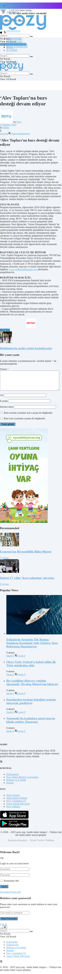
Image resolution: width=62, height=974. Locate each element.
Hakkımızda (12, 774)
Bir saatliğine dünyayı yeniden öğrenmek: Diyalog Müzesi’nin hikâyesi (32, 682)
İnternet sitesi (6, 406)
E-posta (4, 401)
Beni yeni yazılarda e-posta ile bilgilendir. (24, 418)
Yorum (4, 369)
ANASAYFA (13, 31)
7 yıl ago (4, 557)
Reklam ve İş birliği (16, 780)
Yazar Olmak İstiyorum (18, 803)
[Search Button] (31, 36)
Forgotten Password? (10, 892)
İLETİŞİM (11, 50)
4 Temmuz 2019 (8, 124)
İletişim (10, 5)
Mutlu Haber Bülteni (16, 798)
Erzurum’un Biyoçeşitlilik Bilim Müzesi (25, 551)
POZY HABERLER (17, 46)
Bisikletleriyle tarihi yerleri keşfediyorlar (26, 348)
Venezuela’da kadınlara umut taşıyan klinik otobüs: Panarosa (30, 720)
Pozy (19, 122)
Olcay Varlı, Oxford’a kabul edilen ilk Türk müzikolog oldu (31, 663)
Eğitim (6, 127)
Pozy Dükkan (13, 806)
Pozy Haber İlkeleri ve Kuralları (22, 777)
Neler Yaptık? (13, 795)
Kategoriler (12, 942)
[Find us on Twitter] (1, 961)
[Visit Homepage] (23, 29)
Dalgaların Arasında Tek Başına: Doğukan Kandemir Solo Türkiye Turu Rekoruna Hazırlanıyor (32, 643)
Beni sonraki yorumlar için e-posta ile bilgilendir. (28, 412)
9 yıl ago (4, 584)
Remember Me (11, 880)
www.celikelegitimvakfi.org (23, 269)
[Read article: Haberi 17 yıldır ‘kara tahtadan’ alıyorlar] (31, 566)
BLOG (10, 47)
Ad (1, 395)
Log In (3, 924)
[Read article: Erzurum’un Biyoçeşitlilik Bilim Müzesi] (31, 540)
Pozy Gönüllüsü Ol (16, 801)
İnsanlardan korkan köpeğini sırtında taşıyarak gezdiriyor (31, 701)
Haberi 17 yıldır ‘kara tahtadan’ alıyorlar (27, 578)
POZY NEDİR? (14, 41)
